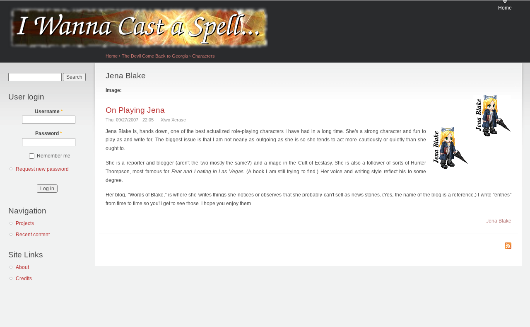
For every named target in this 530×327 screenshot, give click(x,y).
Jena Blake (498, 221)
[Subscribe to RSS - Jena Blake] (508, 246)
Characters (203, 55)
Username (49, 111)
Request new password (42, 169)
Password (48, 133)
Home (505, 8)
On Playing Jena (135, 109)
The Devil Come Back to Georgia (155, 55)
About (22, 267)
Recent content (33, 234)
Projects (25, 223)
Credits (24, 278)
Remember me (53, 156)
